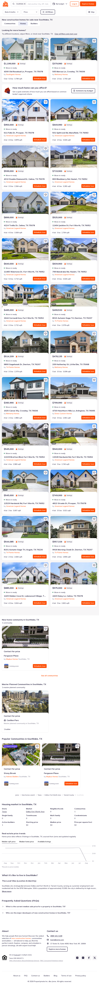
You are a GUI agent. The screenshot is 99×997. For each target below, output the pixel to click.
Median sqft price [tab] (8, 842)
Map (93, 12)
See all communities (49, 676)
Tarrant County (69, 795)
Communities (9, 23)
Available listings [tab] (44, 842)
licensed (17, 955)
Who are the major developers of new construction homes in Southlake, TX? (38, 913)
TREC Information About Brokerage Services (24, 960)
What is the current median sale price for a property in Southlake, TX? (36, 906)
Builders (34, 23)
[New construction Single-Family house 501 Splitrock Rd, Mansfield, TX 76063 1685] (73, 111)
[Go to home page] (5, 4)
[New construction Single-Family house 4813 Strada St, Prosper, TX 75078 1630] (73, 482)
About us (16, 976)
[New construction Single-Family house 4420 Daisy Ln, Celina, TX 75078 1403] (73, 574)
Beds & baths (10, 12)
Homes (23, 23)
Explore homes (88, 4)
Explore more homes (57, 949)
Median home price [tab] (26, 842)
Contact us (35, 976)
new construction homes (21, 938)
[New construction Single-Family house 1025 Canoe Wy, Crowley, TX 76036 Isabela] (25, 389)
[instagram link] (77, 957)
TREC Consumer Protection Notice (51, 960)
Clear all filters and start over (66, 34)
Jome (17, 795)
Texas (40, 795)
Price (26, 12)
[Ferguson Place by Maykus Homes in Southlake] (25, 638)
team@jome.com (57, 940)
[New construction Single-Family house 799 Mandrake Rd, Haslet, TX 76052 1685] (73, 250)
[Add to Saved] (46, 41)
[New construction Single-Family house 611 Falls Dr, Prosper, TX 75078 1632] (25, 111)
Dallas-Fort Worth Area (35, 812)
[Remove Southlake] (25, 4)
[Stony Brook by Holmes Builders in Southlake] (21, 755)
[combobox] (39, 3)
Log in (74, 4)
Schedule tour (40, 78)
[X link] (94, 957)
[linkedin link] (83, 957)
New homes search (28, 795)
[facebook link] (88, 957)
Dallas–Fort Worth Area (53, 795)
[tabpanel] (49, 854)
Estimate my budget (84, 91)
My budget (60, 4)
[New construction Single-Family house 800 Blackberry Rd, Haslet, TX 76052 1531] (73, 157)
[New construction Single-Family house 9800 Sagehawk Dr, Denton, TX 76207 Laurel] (25, 343)
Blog (55, 976)
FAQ (25, 976)
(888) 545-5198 (56, 936)
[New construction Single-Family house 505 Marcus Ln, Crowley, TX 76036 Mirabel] (73, 50)
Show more (6, 891)
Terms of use (66, 976)
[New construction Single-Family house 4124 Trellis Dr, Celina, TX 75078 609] (25, 204)
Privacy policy (80, 976)
